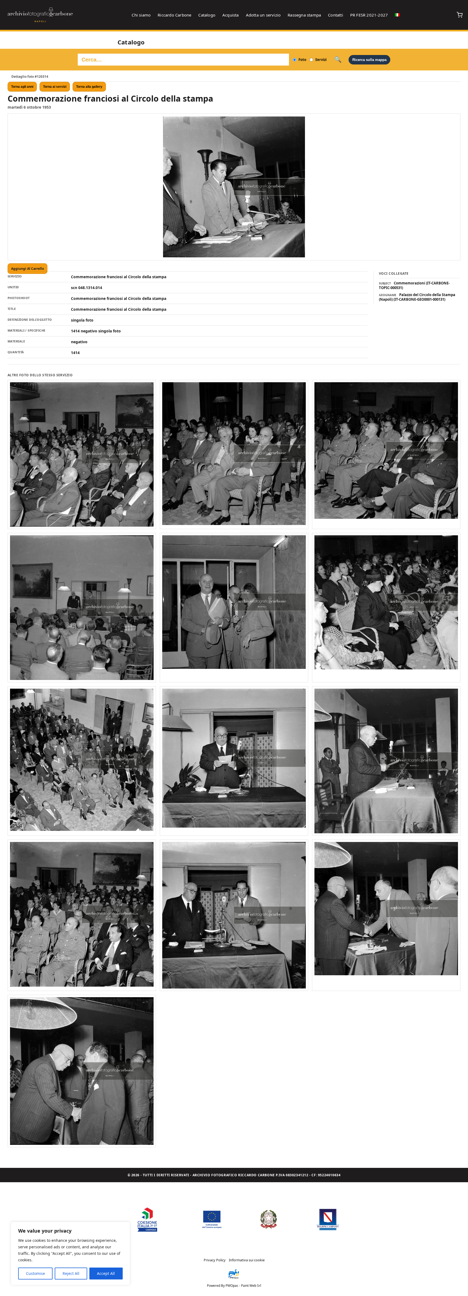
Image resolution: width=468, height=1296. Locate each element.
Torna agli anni (22, 87)
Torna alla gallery (89, 87)
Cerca (337, 60)
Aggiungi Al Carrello (27, 268)
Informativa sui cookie (247, 1260)
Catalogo (206, 15)
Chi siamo (141, 15)
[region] (70, 1253)
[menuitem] (397, 15)
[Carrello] (460, 15)
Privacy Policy (215, 1260)
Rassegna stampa (304, 15)
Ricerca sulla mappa (369, 60)
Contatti (335, 15)
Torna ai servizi (54, 87)
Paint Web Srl (251, 1285)
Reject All (71, 1273)
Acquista (230, 15)
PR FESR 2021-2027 (369, 15)
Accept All (106, 1273)
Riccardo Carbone (174, 15)
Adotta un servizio (263, 15)
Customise (35, 1273)
